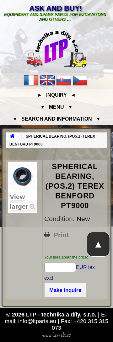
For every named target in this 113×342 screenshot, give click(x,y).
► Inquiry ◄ (56, 95)
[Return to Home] (12, 136)
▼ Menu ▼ (56, 107)
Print (61, 234)
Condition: (60, 218)
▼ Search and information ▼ (57, 119)
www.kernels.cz (56, 335)
